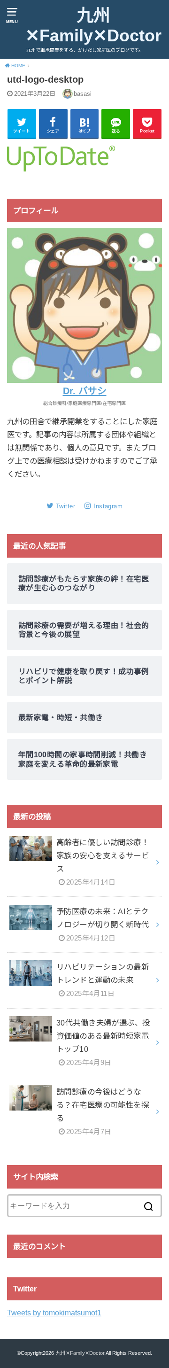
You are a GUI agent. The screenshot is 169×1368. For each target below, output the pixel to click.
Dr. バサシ (85, 391)
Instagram (108, 506)
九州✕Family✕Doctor (93, 26)
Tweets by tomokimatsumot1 (54, 1312)
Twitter (65, 506)
